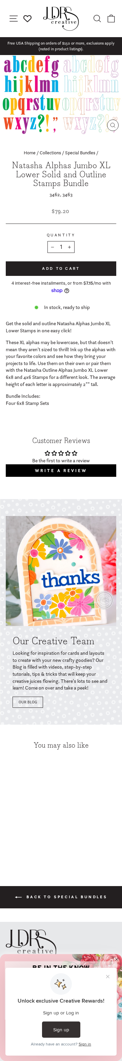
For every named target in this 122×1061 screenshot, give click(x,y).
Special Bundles (80, 152)
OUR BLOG (28, 702)
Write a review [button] (61, 470)
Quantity (61, 235)
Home (30, 152)
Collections (50, 152)
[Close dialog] (117, 959)
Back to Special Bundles (65, 896)
